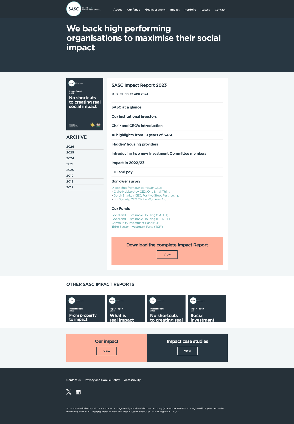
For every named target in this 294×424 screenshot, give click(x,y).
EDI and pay (122, 172)
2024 (70, 158)
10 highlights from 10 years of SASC (142, 135)
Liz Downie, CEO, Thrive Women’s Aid (140, 199)
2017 (69, 187)
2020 (70, 170)
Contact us (73, 380)
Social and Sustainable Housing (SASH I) (139, 215)
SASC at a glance (126, 107)
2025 (70, 152)
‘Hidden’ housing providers (134, 144)
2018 (69, 181)
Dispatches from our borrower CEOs (136, 188)
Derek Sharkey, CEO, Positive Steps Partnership (146, 195)
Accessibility (132, 380)
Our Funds (120, 208)
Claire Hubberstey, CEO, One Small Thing (142, 191)
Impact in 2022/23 (128, 162)
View (167, 254)
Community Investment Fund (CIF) (135, 223)
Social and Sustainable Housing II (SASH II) (141, 219)
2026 (70, 147)
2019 (69, 176)
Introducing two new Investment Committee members (158, 153)
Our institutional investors (134, 116)
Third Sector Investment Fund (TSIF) (137, 227)
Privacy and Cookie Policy (102, 380)
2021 (69, 164)
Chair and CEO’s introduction (137, 125)
